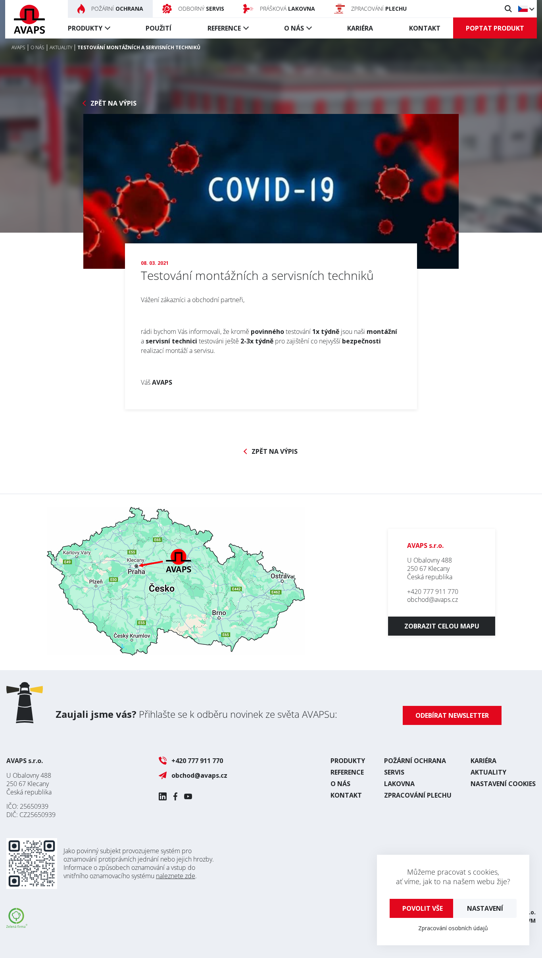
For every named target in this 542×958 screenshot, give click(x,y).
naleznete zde (175, 875)
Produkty (85, 28)
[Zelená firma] (16, 925)
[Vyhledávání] (508, 8)
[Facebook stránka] (175, 796)
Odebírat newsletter (452, 715)
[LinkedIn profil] (163, 796)
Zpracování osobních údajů (453, 928)
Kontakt (424, 28)
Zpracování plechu (418, 795)
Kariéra (360, 28)
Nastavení (485, 908)
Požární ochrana (415, 760)
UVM (529, 920)
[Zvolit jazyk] (526, 9)
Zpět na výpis (113, 103)
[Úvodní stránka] (29, 19)
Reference (224, 28)
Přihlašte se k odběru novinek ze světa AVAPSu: (196, 714)
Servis (394, 772)
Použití (158, 28)
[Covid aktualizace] (271, 191)
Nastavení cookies (503, 783)
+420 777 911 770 (432, 591)
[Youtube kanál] (188, 796)
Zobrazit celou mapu (441, 626)
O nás (294, 28)
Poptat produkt (495, 28)
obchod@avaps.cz (432, 599)
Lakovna (399, 783)
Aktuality (488, 772)
